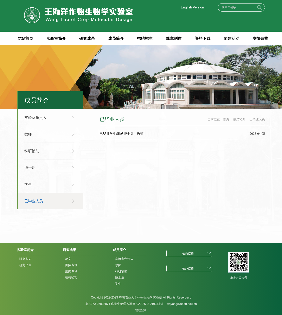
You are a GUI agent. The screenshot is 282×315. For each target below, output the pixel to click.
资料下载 (203, 38)
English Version (192, 7)
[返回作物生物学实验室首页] (78, 7)
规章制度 (174, 38)
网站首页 (25, 38)
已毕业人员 (257, 119)
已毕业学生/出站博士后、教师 (121, 133)
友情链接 (260, 38)
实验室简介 (56, 38)
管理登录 (141, 310)
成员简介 (116, 38)
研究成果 (87, 38)
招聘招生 (145, 38)
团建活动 (231, 38)
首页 (226, 119)
